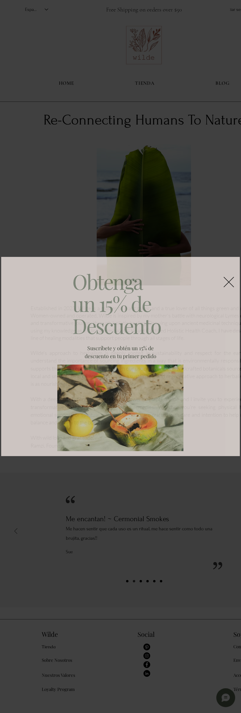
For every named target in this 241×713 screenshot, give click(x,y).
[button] (229, 241)
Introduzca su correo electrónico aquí (113, 424)
